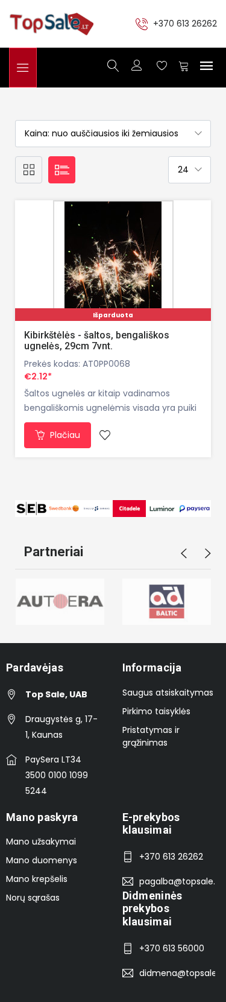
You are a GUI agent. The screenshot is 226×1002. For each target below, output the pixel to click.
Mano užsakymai (41, 842)
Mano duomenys (41, 860)
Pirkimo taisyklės (156, 711)
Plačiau (64, 435)
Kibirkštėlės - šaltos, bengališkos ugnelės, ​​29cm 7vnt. (96, 340)
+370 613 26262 (185, 23)
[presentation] (184, 554)
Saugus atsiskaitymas (167, 692)
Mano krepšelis (36, 879)
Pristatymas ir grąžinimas (151, 736)
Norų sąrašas (33, 898)
